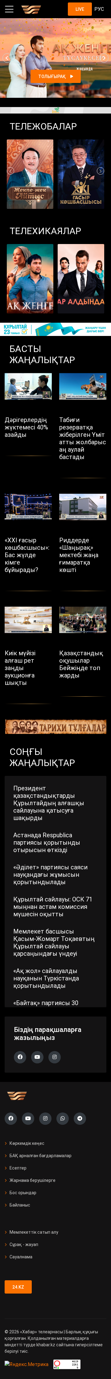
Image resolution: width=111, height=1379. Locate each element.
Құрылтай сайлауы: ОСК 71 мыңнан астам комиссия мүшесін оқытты (52, 907)
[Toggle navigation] (9, 9)
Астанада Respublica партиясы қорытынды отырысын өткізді (46, 842)
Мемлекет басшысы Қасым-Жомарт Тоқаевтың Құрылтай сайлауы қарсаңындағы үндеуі (54, 942)
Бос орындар (23, 1192)
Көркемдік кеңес (27, 1143)
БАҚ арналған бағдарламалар (41, 1155)
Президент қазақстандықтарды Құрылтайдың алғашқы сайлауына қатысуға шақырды (48, 803)
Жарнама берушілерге (33, 1180)
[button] (7, 58)
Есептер (18, 1168)
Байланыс (20, 1205)
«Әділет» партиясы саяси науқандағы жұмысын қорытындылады (50, 874)
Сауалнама (21, 1256)
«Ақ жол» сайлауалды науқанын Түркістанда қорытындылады (46, 978)
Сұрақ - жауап (24, 1244)
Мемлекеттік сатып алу (34, 1232)
